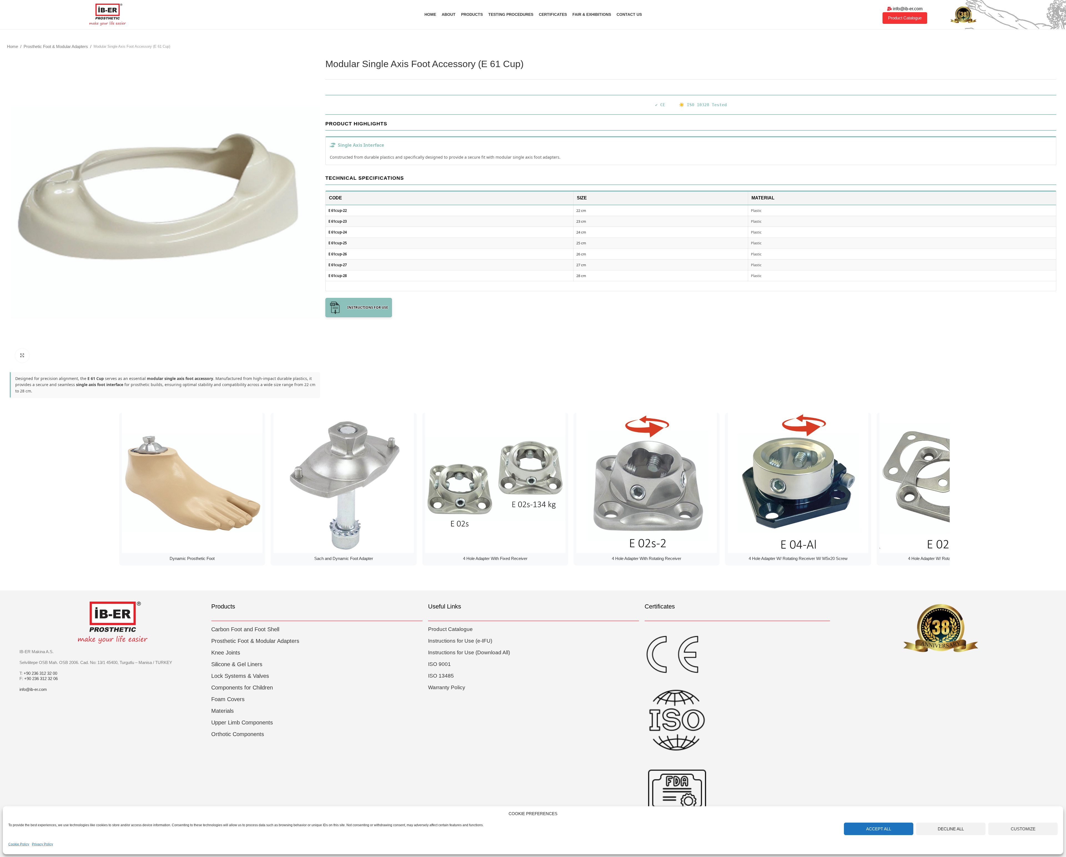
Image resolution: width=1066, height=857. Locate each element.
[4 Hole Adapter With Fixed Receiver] (495, 483)
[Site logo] (107, 14)
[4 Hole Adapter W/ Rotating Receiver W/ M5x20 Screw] (798, 483)
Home (12, 46)
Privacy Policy (42, 844)
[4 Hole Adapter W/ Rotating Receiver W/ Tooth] (949, 483)
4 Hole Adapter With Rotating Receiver (646, 558)
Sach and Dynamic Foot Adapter (343, 558)
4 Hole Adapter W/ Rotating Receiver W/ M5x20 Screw (798, 558)
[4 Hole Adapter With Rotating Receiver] (646, 483)
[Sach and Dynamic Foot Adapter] (343, 483)
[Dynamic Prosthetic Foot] (192, 483)
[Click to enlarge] (22, 355)
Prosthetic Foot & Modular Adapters (56, 46)
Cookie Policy (18, 844)
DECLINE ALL (951, 828)
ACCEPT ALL (878, 828)
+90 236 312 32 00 (40, 673)
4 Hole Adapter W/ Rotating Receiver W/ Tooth (949, 558)
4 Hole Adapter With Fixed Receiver (495, 558)
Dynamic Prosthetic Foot (192, 558)
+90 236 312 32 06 (41, 678)
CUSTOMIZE (1023, 828)
